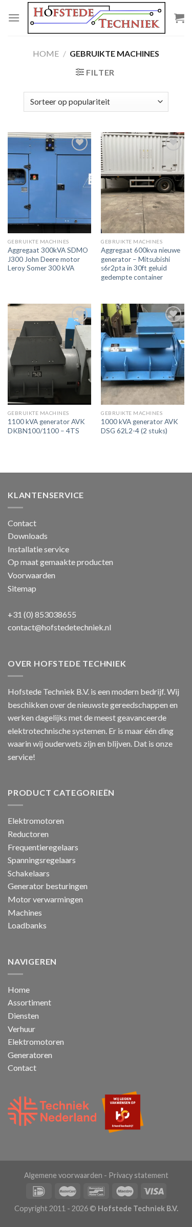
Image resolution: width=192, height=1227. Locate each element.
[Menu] (14, 17)
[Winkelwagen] (179, 18)
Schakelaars (29, 873)
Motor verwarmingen (45, 899)
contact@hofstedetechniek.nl (59, 627)
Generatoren (30, 1055)
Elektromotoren (36, 820)
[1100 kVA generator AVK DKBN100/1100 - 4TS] (49, 354)
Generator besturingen (48, 886)
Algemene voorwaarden (63, 1175)
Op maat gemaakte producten (60, 562)
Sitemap (22, 588)
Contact (22, 523)
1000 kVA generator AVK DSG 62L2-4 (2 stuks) (139, 426)
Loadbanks (27, 925)
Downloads (28, 536)
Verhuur (21, 1029)
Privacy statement (138, 1175)
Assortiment (29, 1002)
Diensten (23, 1015)
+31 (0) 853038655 (42, 614)
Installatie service (38, 549)
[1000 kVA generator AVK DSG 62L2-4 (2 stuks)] (142, 354)
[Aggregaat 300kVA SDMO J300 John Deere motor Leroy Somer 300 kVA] (49, 182)
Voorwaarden (31, 575)
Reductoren (28, 834)
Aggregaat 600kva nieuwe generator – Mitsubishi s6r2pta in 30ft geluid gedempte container (140, 263)
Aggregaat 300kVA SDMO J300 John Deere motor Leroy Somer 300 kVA (48, 259)
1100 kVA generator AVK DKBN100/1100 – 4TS (46, 426)
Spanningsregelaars (42, 860)
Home (46, 53)
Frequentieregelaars (43, 847)
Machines (25, 912)
